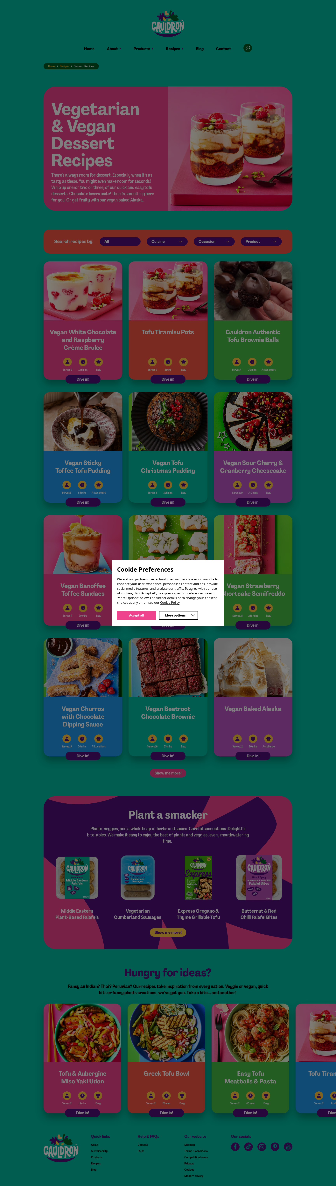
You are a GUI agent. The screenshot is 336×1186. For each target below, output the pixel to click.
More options (175, 615)
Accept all (136, 615)
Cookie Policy (169, 602)
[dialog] (168, 593)
